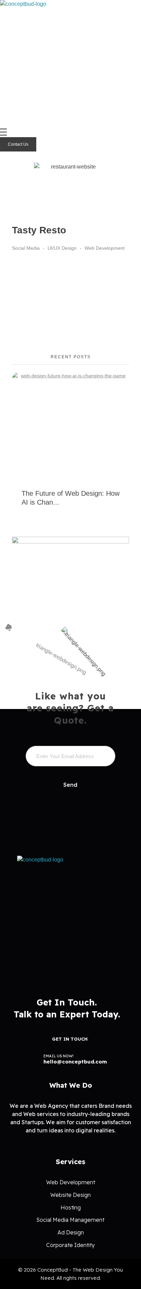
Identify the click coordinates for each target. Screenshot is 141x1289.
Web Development (105, 248)
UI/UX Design (62, 248)
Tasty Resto (39, 230)
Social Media (26, 248)
